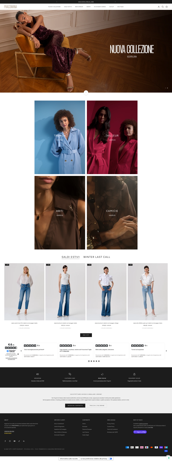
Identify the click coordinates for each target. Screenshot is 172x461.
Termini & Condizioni (112, 429)
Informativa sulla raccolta (69, 459)
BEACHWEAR (79, 6)
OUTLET (111, 6)
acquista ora (60, 139)
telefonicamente (143, 423)
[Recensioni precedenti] (21, 351)
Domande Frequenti (59, 435)
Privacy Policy (111, 423)
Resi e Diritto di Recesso (60, 432)
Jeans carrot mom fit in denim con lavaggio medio (24, 323)
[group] (86, 51)
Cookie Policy (110, 426)
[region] (86, 51)
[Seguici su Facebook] (5, 441)
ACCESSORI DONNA (100, 6)
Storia (84, 423)
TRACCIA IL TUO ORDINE (97, 405)
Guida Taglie (85, 435)
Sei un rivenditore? (59, 423)
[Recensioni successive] (166, 351)
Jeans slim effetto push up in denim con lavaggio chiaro (147, 323)
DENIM (88, 6)
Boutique (84, 426)
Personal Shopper (87, 429)
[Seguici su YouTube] (14, 441)
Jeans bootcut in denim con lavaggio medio (65, 323)
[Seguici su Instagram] (10, 441)
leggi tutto (66, 351)
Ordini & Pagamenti (59, 426)
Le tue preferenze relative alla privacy (94, 459)
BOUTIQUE (121, 6)
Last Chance (85, 432)
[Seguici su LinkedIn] (24, 441)
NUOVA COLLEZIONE (54, 6)
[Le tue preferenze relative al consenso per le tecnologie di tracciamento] (169, 458)
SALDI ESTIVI (68, 6)
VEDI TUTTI (86, 335)
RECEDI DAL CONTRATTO (75, 405)
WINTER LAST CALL (96, 256)
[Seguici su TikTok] (19, 441)
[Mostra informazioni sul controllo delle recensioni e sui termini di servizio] (18, 354)
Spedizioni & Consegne (60, 429)
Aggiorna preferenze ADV (56, 449)
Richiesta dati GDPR (112, 432)
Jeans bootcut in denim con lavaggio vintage (106, 323)
